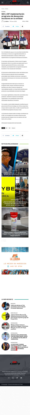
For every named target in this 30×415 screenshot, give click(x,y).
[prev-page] (2, 240)
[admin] (3, 21)
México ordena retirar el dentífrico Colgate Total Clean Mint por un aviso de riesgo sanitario (15, 234)
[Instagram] (12, 377)
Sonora (13, 128)
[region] (15, 271)
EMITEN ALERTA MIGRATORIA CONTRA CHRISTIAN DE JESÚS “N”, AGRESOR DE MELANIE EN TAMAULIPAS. (19, 337)
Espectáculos (15, 199)
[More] (22, 26)
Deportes (15, 170)
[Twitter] (17, 377)
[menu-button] (2, 2)
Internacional (15, 230)
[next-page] (5, 240)
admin (7, 21)
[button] (28, 2)
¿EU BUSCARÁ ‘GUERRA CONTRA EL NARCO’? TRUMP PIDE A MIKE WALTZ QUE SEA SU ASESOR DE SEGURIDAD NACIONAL (19, 347)
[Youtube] (21, 377)
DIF (6, 128)
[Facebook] (8, 377)
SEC (9, 128)
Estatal (6, 8)
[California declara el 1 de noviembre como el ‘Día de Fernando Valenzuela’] (15, 161)
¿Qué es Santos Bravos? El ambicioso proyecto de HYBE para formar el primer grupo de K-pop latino (15, 203)
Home (3, 8)
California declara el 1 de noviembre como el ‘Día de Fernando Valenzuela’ (15, 173)
